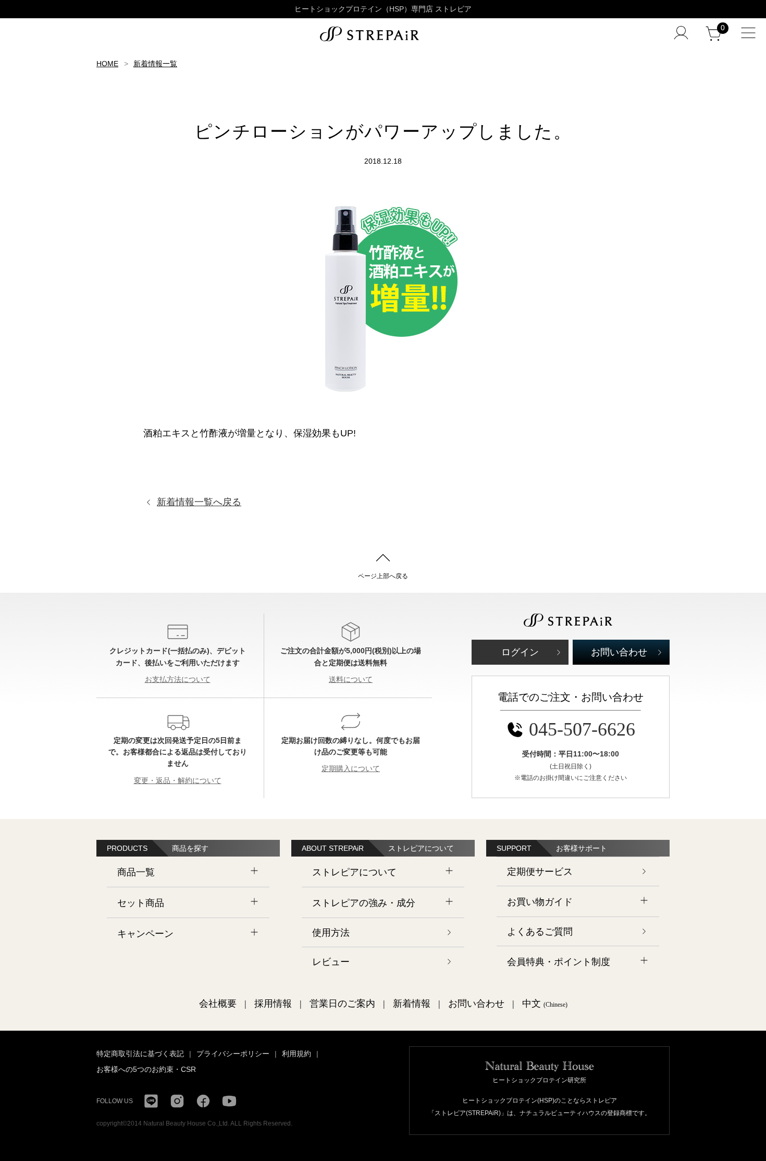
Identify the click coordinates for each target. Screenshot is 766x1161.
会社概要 (218, 1003)
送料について (351, 679)
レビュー (331, 962)
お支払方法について (178, 679)
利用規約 (296, 1053)
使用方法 (331, 932)
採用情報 (273, 1003)
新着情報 (411, 1003)
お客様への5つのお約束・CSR (146, 1069)
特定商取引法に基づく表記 (140, 1053)
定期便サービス (540, 871)
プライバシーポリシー (232, 1053)
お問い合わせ (619, 652)
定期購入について (351, 768)
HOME (107, 63)
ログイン (520, 652)
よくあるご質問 (540, 931)
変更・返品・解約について (177, 780)
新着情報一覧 (155, 63)
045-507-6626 (582, 729)
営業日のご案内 (342, 1003)
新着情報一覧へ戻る (199, 502)
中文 (544, 1003)
